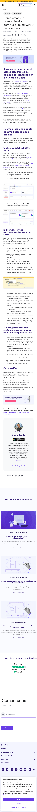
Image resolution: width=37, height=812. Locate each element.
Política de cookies (9, 795)
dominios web (18, 109)
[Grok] (22, 35)
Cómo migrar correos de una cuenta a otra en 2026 (18, 627)
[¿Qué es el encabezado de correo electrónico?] (18, 520)
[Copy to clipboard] (12, 476)
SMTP (31, 164)
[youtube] (20, 769)
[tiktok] (29, 769)
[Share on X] (16, 476)
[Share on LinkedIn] (22, 476)
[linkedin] (2, 769)
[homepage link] (3, 4)
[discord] (34, 769)
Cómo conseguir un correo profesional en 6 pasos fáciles (18, 582)
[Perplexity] (25, 35)
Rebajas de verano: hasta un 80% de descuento (18, 1)
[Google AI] (18, 35)
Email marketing (16, 13)
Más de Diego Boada (18, 466)
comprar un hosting (20, 82)
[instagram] (11, 769)
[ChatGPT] (12, 35)
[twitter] (16, 769)
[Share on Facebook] (19, 476)
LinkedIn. (18, 460)
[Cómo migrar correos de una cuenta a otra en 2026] (18, 610)
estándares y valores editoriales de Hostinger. (16, 413)
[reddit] (25, 769)
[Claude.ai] (15, 35)
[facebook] (7, 769)
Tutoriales (7, 13)
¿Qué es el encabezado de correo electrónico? (19, 537)
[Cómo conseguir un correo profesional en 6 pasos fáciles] (18, 565)
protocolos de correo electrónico (16, 166)
